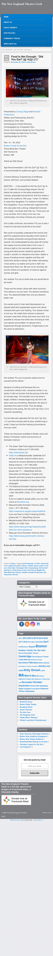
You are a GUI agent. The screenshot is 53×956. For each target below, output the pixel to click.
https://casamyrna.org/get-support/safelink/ (27, 511)
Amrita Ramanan (28, 563)
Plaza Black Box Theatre (12, 572)
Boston (41, 646)
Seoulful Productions (35, 572)
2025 (41, 642)
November (27, 682)
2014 (35, 638)
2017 (20, 641)
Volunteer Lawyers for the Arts (31, 744)
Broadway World (26, 707)
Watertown (44, 688)
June (20, 670)
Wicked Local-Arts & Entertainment (33, 720)
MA (21, 675)
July (48, 666)
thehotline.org (23, 501)
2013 (30, 638)
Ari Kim (37, 563)
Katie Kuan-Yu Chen (20, 570)
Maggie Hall (41, 570)
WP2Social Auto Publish (17, 820)
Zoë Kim (15, 574)
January (42, 665)
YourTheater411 (26, 747)
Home (6, 17)
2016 (46, 638)
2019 (29, 642)
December (23, 662)
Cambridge (24, 656)
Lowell (42, 670)
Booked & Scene (26, 702)
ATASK (30, 566)
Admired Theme (47, 812)
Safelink (25, 572)
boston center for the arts (31, 650)
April (45, 641)
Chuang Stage (33, 568)
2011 (20, 638)
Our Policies (9, 33)
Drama (13, 563)
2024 (37, 642)
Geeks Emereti (10, 28)
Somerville (34, 685)
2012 (25, 638)
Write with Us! (10, 44)
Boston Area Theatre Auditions (31, 739)
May (34, 675)
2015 (41, 638)
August (32, 646)
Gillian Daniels (43, 663)
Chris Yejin (11, 568)
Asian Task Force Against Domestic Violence (26, 564)
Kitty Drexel (31, 62)
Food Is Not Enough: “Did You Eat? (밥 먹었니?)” (27, 58)
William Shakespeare (26, 691)
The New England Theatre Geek (21, 4)
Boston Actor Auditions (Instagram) (33, 736)
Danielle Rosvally (36, 660)
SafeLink (13, 455)
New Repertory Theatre (39, 679)
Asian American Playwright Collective (34, 734)
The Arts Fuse (25, 712)
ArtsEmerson (23, 647)
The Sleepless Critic (27, 715)
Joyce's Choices (26, 709)
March (27, 675)
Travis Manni (35, 689)
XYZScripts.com (38, 820)
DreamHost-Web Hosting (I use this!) (33, 741)
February (33, 662)
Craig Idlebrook (24, 659)
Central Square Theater (40, 656)
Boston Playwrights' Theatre (28, 653)
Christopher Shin (22, 568)
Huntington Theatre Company (28, 666)
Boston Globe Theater (28, 704)
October (37, 682)
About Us (8, 22)
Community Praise (12, 38)
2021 (33, 642)
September (24, 685)
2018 (25, 641)
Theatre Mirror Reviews (28, 717)
